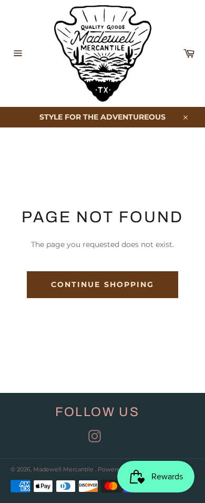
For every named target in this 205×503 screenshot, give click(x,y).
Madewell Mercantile (64, 469)
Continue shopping (103, 284)
